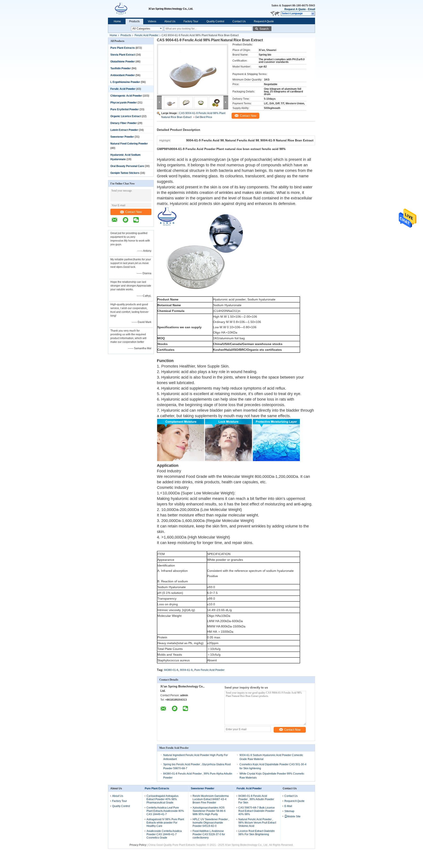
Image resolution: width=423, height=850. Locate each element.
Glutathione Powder (122, 61)
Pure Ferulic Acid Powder (209, 670)
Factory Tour (191, 21)
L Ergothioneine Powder (125, 82)
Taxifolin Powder (120, 68)
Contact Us (239, 21)
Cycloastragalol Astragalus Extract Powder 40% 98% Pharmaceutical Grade (162, 799)
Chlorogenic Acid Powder (126, 95)
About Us (169, 21)
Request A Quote (295, 9)
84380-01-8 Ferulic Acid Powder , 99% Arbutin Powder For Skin (256, 799)
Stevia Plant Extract (122, 54)
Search (264, 28)
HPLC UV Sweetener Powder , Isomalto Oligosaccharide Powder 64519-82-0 (211, 822)
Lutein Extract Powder (124, 129)
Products (134, 21)
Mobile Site (294, 816)
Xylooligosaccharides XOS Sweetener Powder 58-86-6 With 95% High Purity (209, 811)
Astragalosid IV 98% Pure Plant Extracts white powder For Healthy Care (165, 822)
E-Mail (288, 806)
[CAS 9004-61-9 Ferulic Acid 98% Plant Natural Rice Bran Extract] (192, 69)
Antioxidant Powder (122, 75)
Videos (152, 21)
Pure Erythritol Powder (124, 109)
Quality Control (215, 21)
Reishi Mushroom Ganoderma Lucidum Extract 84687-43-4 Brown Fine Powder (211, 799)
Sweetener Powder (122, 136)
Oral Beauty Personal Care (127, 166)
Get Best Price (203, 117)
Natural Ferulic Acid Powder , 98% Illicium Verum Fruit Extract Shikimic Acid (257, 822)
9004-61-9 (186, 670)
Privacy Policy (138, 844)
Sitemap (289, 811)
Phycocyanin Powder (123, 102)
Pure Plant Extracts (122, 47)
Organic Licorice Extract (125, 116)
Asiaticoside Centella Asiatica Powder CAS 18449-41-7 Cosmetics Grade (164, 834)
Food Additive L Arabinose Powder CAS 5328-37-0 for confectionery (209, 834)
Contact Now (133, 212)
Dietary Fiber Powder (123, 123)
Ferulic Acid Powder (146, 35)
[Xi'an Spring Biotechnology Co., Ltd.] (128, 9)
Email (311, 9)
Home (117, 21)
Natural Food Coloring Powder (129, 143)
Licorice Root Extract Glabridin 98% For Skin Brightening (256, 832)
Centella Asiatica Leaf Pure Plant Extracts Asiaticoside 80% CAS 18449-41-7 (165, 811)
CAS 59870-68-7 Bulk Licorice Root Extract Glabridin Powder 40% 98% (256, 811)
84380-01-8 (171, 670)
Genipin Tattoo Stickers (124, 173)
